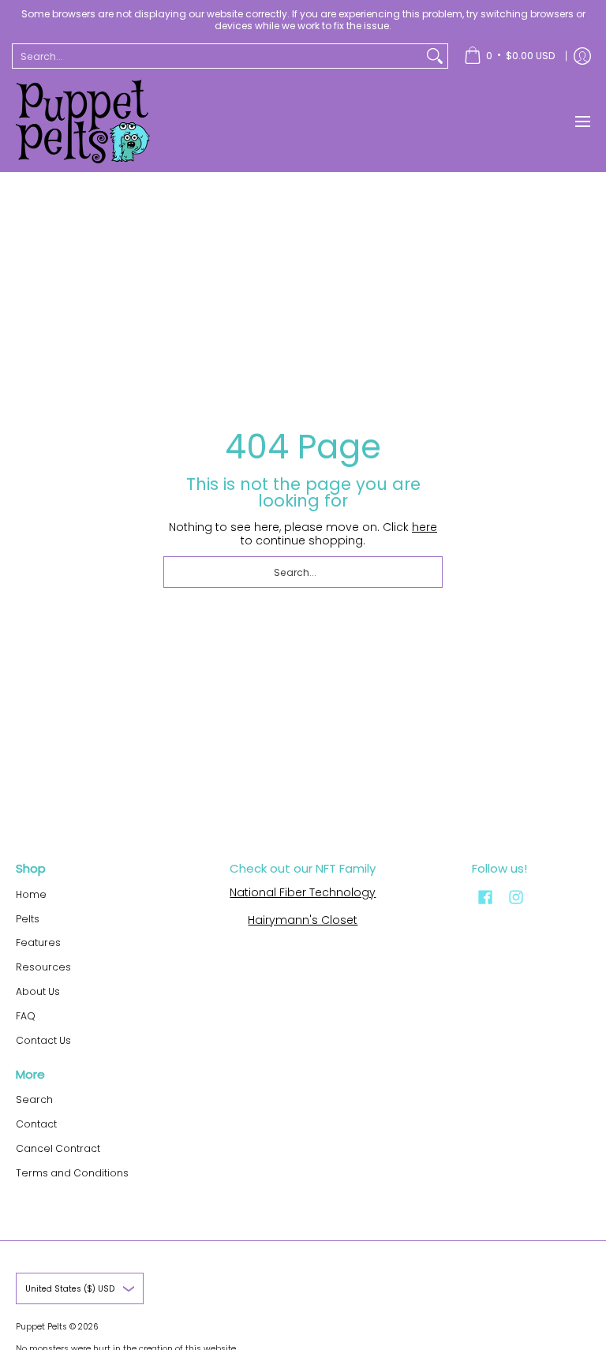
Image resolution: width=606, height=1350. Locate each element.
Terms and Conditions (72, 1173)
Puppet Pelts (41, 1327)
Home (31, 894)
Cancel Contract (58, 1148)
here (424, 527)
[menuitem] (509, 56)
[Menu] (582, 121)
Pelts (27, 919)
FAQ (26, 1016)
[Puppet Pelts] (83, 121)
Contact (36, 1124)
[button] (485, 897)
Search (34, 1099)
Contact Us (43, 1040)
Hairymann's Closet (302, 920)
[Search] (434, 56)
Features (38, 942)
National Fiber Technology (303, 892)
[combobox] (217, 56)
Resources (43, 967)
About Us (38, 991)
